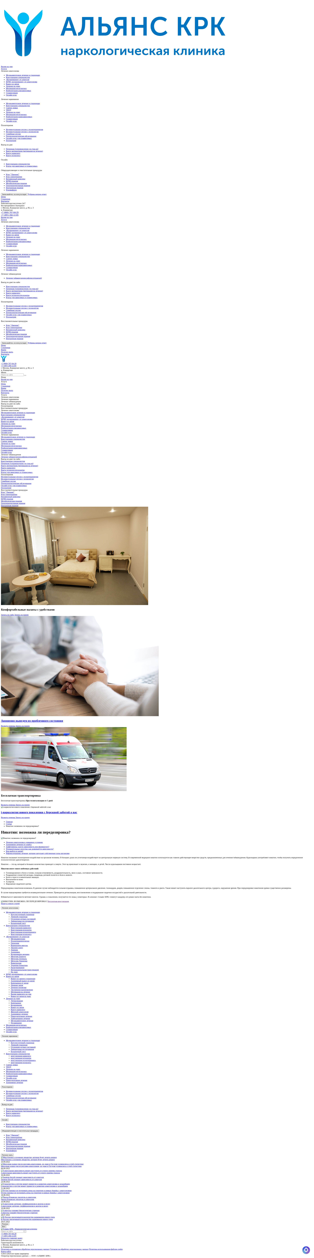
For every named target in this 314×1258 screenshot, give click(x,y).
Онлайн (5, 1120)
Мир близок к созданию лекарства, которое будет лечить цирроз (28, 1160)
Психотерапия (7, 1087)
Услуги (4, 69)
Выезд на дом (7, 1104)
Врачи (3, 350)
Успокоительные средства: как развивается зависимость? (29, 849)
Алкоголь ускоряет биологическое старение (19, 1213)
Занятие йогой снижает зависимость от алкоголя (21, 1179)
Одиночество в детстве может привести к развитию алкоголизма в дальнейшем (34, 1186)
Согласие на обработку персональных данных (69, 1249)
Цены (3, 197)
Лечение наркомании (9, 1036)
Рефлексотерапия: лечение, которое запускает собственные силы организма (37, 853)
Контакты (5, 201)
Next (3, 1227)
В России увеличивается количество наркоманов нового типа (27, 1219)
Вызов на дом (7, 67)
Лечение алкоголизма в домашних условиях (24, 842)
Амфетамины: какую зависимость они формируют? (27, 847)
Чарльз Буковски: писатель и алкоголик (17, 1199)
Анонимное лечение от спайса (19, 845)
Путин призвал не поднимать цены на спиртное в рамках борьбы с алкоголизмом (35, 1193)
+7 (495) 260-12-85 (10, 215)
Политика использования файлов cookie (106, 1249)
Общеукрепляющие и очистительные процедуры (20, 1131)
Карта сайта (6, 1251)
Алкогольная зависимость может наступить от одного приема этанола (30, 1173)
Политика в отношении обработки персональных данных (25, 1249)
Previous (5, 1224)
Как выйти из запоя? (14, 851)
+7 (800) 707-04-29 (10, 212)
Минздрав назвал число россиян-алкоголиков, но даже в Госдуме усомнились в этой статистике (41, 1166)
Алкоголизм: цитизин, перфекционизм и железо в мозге (24, 1206)
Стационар (5, 199)
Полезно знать (7, 352)
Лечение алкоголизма (10, 908)
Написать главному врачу (11, 1238)
